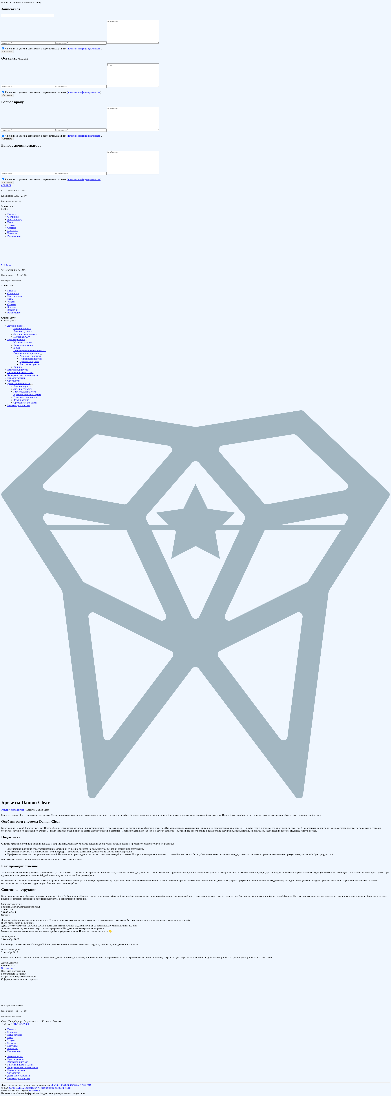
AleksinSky (34, 1090)
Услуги (11, 225)
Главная (11, 214)
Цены (10, 222)
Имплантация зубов (17, 1062)
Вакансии (12, 233)
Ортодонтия (13, 1073)
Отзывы (11, 227)
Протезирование (16, 1059)
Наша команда (14, 219)
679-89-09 (6, 185)
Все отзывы (7, 968)
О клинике (13, 216)
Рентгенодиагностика (18, 1078)
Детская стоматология (18, 1075)
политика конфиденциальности (84, 48)
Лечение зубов (15, 1056)
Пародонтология (16, 1070)
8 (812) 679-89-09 (20, 1024)
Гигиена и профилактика (20, 1064)
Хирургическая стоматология (22, 1067)
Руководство (13, 236)
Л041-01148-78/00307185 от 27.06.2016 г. (72, 1085)
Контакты (12, 230)
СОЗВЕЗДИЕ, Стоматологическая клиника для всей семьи (40, 1088)
